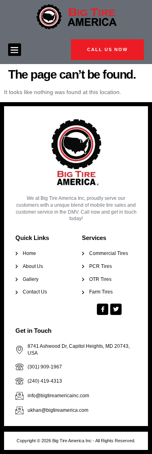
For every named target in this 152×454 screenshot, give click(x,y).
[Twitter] (116, 309)
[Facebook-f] (102, 309)
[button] (14, 49)
